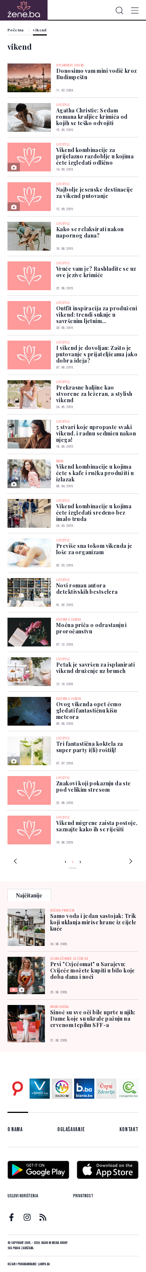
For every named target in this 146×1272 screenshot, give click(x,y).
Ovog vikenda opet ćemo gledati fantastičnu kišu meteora (88, 710)
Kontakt (129, 1129)
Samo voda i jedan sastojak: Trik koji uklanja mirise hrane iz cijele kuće (93, 922)
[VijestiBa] (40, 1089)
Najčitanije (29, 895)
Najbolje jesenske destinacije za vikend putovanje (94, 192)
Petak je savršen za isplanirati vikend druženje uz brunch (95, 667)
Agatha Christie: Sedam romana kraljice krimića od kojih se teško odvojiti (92, 117)
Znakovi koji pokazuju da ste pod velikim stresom (93, 786)
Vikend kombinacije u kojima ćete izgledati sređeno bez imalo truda (93, 512)
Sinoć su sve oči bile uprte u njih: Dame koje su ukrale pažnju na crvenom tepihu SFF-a (93, 1018)
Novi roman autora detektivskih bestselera (87, 588)
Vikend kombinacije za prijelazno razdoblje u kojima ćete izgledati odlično (95, 156)
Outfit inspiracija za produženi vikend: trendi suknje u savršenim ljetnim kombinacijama (96, 318)
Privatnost (83, 1196)
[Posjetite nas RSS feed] (43, 1217)
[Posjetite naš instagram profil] (27, 1217)
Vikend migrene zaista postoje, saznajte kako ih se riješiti (97, 826)
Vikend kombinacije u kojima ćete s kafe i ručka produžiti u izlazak (95, 473)
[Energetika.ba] (128, 1089)
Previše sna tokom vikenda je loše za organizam (94, 549)
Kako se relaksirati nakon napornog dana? (90, 232)
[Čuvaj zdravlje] (106, 1089)
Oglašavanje (71, 1129)
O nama (15, 1129)
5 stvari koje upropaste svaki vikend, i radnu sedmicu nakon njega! (96, 433)
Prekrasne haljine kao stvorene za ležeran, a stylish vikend (94, 394)
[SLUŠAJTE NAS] (62, 1089)
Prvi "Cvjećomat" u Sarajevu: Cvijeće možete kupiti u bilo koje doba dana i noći (92, 970)
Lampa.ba (44, 1264)
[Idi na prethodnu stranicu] (15, 862)
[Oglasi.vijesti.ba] (17, 1089)
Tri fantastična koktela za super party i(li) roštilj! (89, 747)
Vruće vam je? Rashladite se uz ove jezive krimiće (96, 272)
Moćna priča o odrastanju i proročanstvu (91, 628)
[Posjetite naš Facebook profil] (11, 1217)
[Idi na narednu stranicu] (130, 862)
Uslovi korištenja (22, 1196)
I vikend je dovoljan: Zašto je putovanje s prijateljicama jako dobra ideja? (96, 354)
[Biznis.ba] (84, 1089)
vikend (39, 30)
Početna (15, 30)
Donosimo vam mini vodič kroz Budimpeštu (96, 74)
